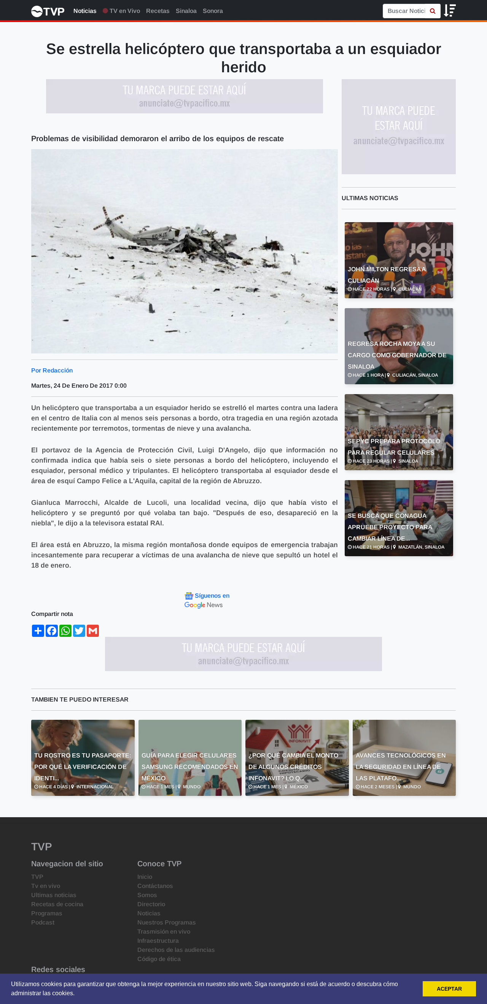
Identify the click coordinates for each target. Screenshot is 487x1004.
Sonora (213, 11)
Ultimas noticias (53, 895)
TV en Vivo (124, 11)
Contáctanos (155, 886)
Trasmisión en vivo (163, 931)
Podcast (42, 922)
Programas (46, 913)
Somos (147, 895)
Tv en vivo (45, 886)
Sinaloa (186, 11)
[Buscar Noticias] (433, 11)
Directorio (151, 904)
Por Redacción (52, 370)
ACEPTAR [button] (449, 989)
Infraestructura (158, 940)
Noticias (85, 11)
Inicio (144, 877)
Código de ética (159, 959)
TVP (37, 877)
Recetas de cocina (57, 904)
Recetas (158, 11)
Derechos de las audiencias (176, 950)
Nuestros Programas (166, 922)
